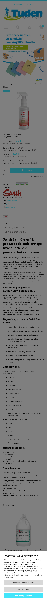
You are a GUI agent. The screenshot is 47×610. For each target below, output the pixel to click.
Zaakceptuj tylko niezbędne (23, 583)
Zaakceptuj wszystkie (23, 596)
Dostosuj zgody (24, 589)
